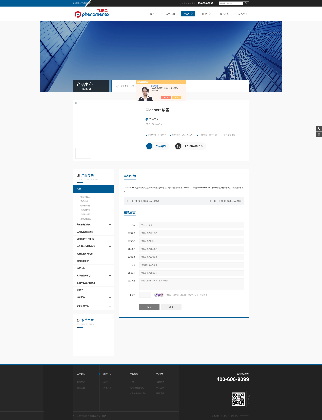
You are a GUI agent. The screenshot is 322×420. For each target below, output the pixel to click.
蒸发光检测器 (86, 219)
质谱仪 (80, 290)
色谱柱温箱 (85, 205)
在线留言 (160, 382)
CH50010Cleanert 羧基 (148, 201)
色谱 (79, 189)
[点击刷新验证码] (159, 295)
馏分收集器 (85, 197)
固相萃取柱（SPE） (86, 239)
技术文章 (224, 13)
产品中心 (188, 13)
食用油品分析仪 (84, 275)
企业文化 (81, 388)
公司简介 (81, 382)
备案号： (105, 416)
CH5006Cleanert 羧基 (231, 201)
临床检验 (81, 268)
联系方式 (160, 388)
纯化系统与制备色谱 (86, 246)
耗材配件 (81, 297)
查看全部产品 (83, 306)
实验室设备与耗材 (85, 254)
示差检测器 (85, 214)
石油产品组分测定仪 (86, 283)
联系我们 (242, 13)
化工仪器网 (225, 416)
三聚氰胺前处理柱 (85, 232)
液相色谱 (84, 201)
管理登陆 (234, 416)
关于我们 (170, 13)
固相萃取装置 (83, 261)
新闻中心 (206, 13)
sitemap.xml (244, 416)
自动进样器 (85, 210)
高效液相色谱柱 (84, 224)
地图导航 (160, 393)
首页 (152, 13)
